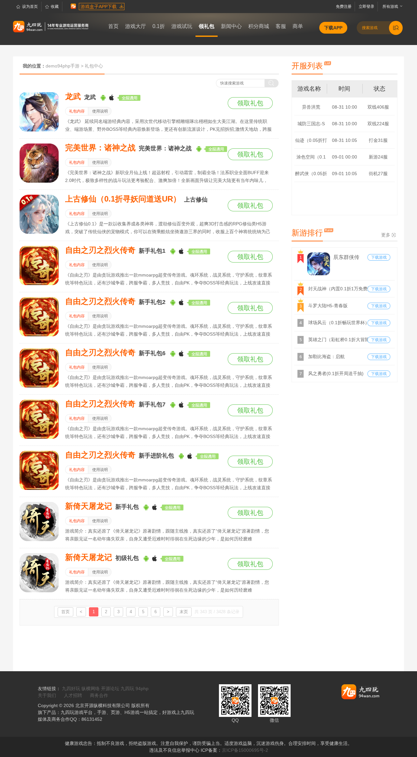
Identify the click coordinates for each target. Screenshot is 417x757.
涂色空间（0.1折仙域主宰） (311, 159)
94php (142, 688)
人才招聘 (73, 695)
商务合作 (99, 695)
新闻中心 (231, 26)
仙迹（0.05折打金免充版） (311, 143)
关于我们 (47, 695)
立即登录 (367, 6)
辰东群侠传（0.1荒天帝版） (347, 258)
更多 (385, 234)
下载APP (333, 27)
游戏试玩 (181, 26)
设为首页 (30, 6)
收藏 (55, 6)
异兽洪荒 (311, 107)
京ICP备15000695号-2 (245, 750)
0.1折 (158, 26)
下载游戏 (379, 257)
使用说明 (100, 111)
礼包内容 (77, 111)
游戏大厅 (135, 26)
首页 (113, 26)
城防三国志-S (311, 123)
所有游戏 (389, 6)
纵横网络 (90, 688)
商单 (298, 26)
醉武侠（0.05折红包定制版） (311, 176)
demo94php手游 (62, 65)
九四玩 (127, 688)
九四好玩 (71, 688)
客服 (281, 26)
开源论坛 (110, 688)
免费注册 (344, 6)
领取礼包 (250, 103)
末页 (184, 611)
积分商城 (258, 26)
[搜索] (272, 83)
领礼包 (206, 26)
